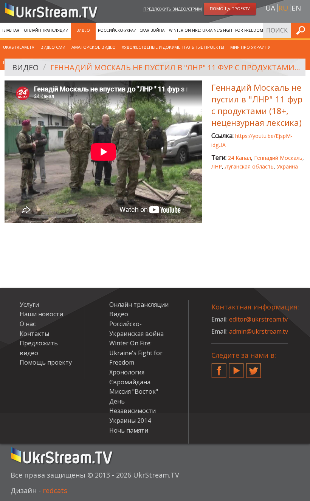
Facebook (218, 367)
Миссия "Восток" (133, 391)
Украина (287, 166)
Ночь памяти (128, 430)
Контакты (34, 333)
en (296, 8)
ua (270, 8)
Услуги (29, 304)
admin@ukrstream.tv (258, 331)
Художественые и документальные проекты (173, 47)
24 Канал (239, 157)
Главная (10, 30)
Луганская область (249, 166)
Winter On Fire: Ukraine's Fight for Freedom (216, 30)
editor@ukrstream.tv (258, 319)
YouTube (236, 367)
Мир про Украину (250, 47)
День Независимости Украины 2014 (132, 411)
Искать (302, 30)
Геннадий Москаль (278, 157)
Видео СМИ (52, 47)
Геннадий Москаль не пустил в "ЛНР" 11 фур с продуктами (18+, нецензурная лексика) (175, 67)
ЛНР (216, 166)
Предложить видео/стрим (172, 9)
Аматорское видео (93, 47)
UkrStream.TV (18, 47)
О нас (28, 324)
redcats (55, 490)
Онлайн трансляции (46, 30)
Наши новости (41, 314)
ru (283, 8)
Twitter (253, 367)
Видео (83, 30)
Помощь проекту (46, 362)
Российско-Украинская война (131, 30)
